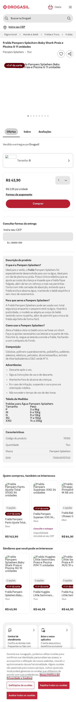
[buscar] (68, 18)
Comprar (38, 203)
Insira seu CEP (13, 229)
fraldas (10, 403)
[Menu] (70, 7)
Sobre (27, 131)
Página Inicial (10, 34)
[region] (38, 675)
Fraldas (69, 34)
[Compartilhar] (69, 53)
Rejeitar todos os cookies (53, 685)
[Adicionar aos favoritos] (61, 53)
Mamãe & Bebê (30, 34)
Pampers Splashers (59, 451)
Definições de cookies (21, 685)
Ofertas (11, 131)
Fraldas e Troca (52, 34)
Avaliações (45, 131)
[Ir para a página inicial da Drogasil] (16, 7)
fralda (31, 270)
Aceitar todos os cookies (22, 695)
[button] (38, 87)
